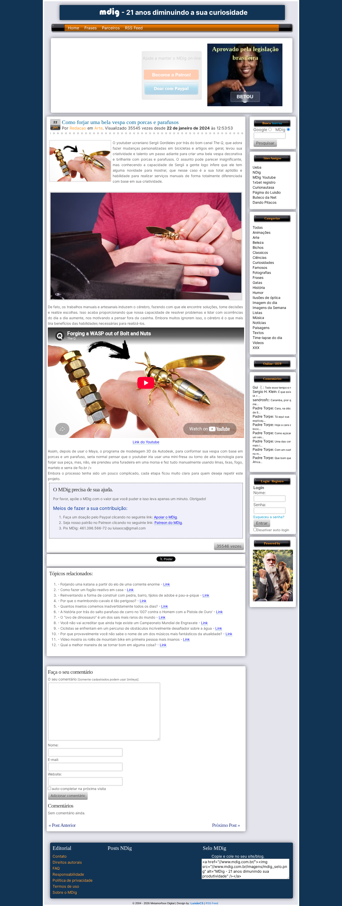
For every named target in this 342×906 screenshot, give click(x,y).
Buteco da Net (264, 197)
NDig (257, 172)
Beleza (258, 242)
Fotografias (262, 272)
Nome (53, 745)
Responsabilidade (68, 874)
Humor (258, 292)
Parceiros (111, 27)
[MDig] (110, 12)
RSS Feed (134, 27)
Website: (55, 774)
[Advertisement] (98, 75)
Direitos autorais (67, 862)
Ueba (257, 167)
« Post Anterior (62, 825)
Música (258, 317)
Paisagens (261, 327)
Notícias (259, 322)
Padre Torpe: (263, 408)
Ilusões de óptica (266, 297)
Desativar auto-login (273, 530)
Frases (90, 27)
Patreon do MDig (168, 522)
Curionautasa (263, 187)
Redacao (78, 128)
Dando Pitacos (264, 202)
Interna (277, 123)
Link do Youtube (146, 442)
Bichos (258, 247)
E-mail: (53, 759)
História (259, 287)
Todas (258, 227)
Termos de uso (66, 886)
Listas (257, 312)
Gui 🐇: (258, 387)
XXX (256, 348)
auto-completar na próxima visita (79, 788)
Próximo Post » (226, 825)
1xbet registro (264, 182)
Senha (259, 504)
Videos (258, 343)
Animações (261, 232)
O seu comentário (93, 679)
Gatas (257, 282)
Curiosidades (263, 262)
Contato (60, 856)
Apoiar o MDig (165, 517)
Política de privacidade (73, 880)
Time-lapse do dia (267, 337)
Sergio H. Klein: (265, 391)
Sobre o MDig (65, 892)
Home (73, 27)
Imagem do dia (265, 302)
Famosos (260, 267)
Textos (258, 332)
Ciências (259, 257)
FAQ (56, 868)
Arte (98, 128)
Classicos (260, 252)
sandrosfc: (261, 400)
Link (166, 584)
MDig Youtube (264, 177)
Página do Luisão (267, 192)
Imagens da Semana (269, 307)
